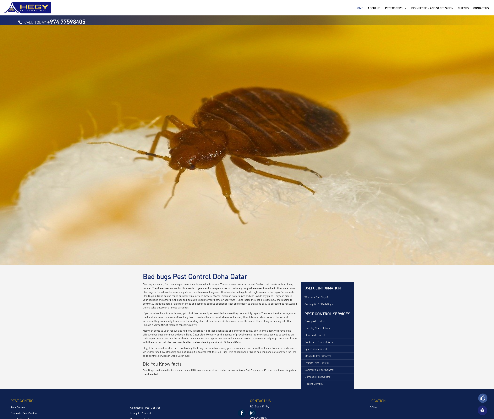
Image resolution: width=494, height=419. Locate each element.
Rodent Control (314, 383)
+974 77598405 (66, 21)
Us (481, 8)
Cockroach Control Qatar (319, 342)
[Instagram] (252, 413)
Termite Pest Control (317, 362)
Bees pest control (315, 321)
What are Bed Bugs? (316, 297)
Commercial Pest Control (319, 369)
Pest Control (18, 407)
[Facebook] (242, 413)
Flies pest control (315, 335)
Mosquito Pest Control (318, 355)
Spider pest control (316, 349)
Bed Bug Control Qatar (318, 328)
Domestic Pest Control (318, 376)
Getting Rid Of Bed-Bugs (319, 304)
